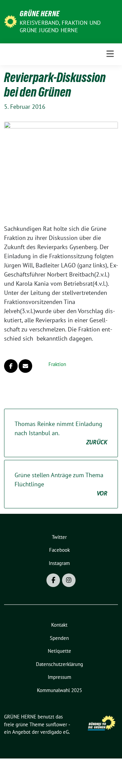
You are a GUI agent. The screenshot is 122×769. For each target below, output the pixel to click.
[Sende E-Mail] (25, 366)
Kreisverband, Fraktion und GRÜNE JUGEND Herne (60, 26)
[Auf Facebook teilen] (11, 366)
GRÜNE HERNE (40, 13)
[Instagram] (69, 580)
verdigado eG (54, 732)
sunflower (56, 724)
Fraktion (57, 364)
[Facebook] (53, 580)
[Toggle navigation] (110, 54)
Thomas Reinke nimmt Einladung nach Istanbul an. (61, 433)
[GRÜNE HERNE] (10, 21)
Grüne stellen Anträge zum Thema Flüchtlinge (61, 484)
